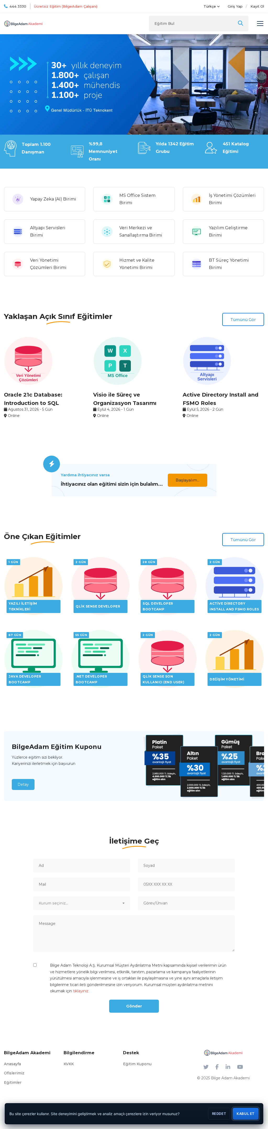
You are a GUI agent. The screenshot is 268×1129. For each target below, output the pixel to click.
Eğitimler (12, 1082)
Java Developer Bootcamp (25, 679)
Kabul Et (246, 1113)
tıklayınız (80, 991)
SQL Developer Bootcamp (158, 606)
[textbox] (82, 903)
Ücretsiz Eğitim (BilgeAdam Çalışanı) (65, 6)
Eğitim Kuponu (137, 1064)
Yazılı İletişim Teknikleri (23, 606)
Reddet (219, 1113)
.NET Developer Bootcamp (91, 679)
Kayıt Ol (257, 6)
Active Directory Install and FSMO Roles (234, 606)
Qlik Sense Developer (98, 606)
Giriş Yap (235, 6)
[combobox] (81, 903)
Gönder (134, 1006)
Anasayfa (12, 1064)
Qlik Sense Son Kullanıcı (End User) (163, 679)
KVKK (69, 1064)
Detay (23, 784)
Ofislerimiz (14, 1073)
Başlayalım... (187, 480)
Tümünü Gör (243, 319)
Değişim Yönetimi (227, 679)
